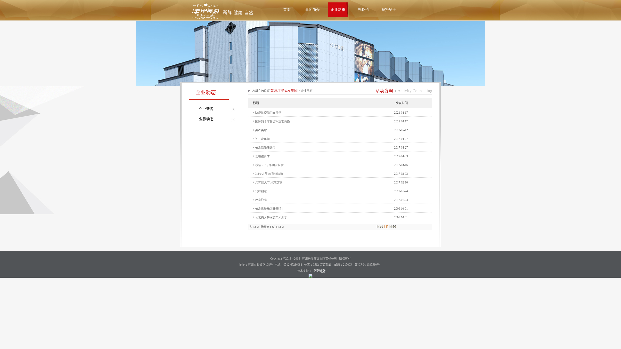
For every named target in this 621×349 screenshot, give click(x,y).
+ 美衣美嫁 (260, 130)
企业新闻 (206, 109)
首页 (287, 10)
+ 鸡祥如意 (260, 191)
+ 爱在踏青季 (261, 156)
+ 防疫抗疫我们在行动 (267, 112)
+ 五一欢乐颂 (261, 139)
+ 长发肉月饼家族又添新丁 (270, 217)
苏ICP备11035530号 (367, 264)
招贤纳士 (389, 10)
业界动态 (206, 119)
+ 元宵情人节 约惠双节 (267, 182)
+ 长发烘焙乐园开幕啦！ (268, 208)
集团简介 (312, 10)
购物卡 (363, 10)
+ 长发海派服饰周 (264, 147)
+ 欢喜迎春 (260, 200)
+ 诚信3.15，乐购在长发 (268, 165)
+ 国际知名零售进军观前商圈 (271, 121)
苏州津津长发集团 (284, 90)
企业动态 (338, 10)
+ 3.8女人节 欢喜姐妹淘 (268, 173)
